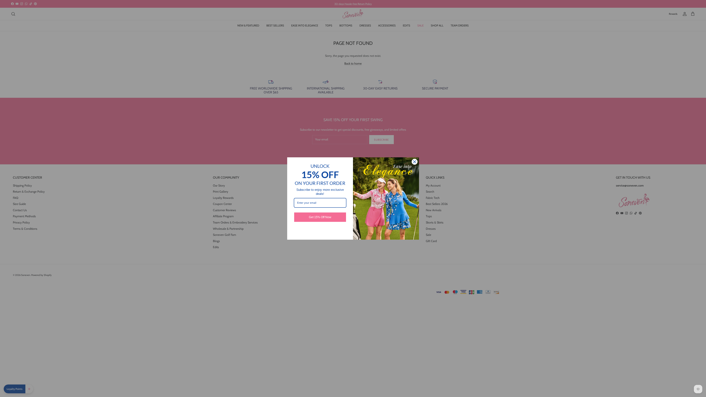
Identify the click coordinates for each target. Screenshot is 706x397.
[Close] (414, 161)
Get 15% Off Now (320, 217)
